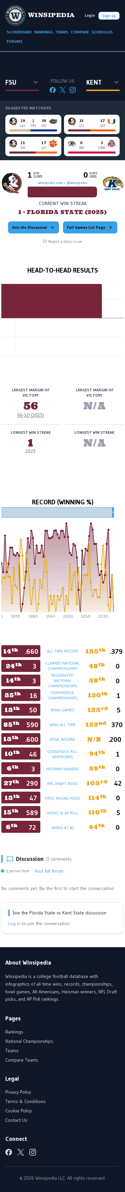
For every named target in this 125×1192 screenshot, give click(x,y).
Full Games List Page (86, 227)
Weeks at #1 (62, 827)
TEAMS (61, 31)
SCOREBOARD (19, 31)
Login (90, 15)
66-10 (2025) (30, 415)
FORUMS (14, 41)
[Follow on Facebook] (53, 90)
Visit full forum (49, 871)
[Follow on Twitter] (63, 90)
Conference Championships (62, 695)
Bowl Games (62, 709)
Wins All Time (63, 724)
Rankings (14, 1032)
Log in (14, 923)
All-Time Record (62, 651)
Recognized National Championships (62, 680)
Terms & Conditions (25, 1101)
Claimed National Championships (62, 666)
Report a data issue (65, 241)
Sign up (109, 15)
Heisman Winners (62, 768)
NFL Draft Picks (62, 783)
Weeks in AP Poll (62, 812)
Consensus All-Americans (62, 754)
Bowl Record (62, 739)
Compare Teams (21, 1060)
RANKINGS (43, 31)
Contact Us (16, 1120)
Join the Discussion (29, 227)
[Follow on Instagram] (73, 90)
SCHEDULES (102, 31)
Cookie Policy (18, 1111)
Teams (12, 1051)
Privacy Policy (18, 1092)
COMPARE (80, 31)
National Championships (29, 1041)
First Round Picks (62, 798)
